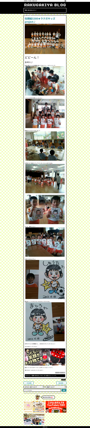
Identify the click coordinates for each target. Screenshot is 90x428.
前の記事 (61, 383)
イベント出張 (62, 372)
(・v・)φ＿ (57, 372)
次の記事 (29, 383)
